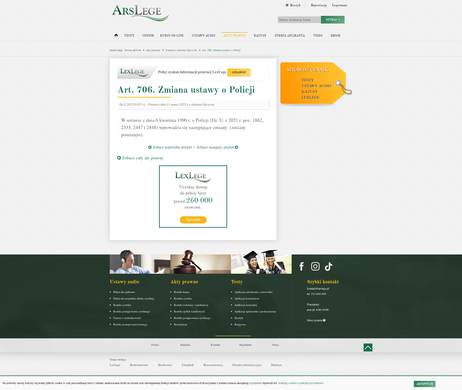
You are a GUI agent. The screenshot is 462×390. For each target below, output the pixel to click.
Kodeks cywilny (122, 305)
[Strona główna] (116, 36)
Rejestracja (319, 5)
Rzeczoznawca (213, 365)
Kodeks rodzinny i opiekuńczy (191, 305)
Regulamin (245, 345)
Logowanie (339, 5)
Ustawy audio (203, 35)
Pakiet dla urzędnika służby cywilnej (133, 298)
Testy (129, 35)
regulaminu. (256, 383)
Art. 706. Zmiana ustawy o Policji (221, 50)
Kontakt (215, 345)
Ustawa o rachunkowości (127, 318)
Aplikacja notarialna (246, 305)
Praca (275, 345)
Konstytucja (180, 324)
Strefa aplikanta (290, 35)
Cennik (148, 35)
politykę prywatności (311, 383)
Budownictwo (139, 365)
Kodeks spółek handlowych (189, 311)
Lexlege (115, 365)
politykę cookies (287, 383)
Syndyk (239, 318)
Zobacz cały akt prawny (142, 158)
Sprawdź (193, 219)
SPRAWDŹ (239, 72)
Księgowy (240, 324)
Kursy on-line (172, 35)
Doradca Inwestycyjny (247, 365)
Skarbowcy (165, 365)
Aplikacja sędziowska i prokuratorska (255, 311)
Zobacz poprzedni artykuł (172, 146)
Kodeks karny (182, 292)
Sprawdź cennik (307, 69)
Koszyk (294, 5)
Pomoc (155, 345)
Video (317, 35)
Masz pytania (315, 320)
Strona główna (132, 50)
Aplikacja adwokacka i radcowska (253, 292)
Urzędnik (188, 365)
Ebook (335, 35)
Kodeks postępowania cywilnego (131, 311)
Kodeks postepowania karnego (130, 324)
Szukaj (332, 19)
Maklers (276, 365)
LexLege (311, 97)
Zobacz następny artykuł (216, 146)
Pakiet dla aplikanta (124, 292)
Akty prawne (234, 35)
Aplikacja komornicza (247, 298)
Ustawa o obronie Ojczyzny (181, 50)
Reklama (185, 345)
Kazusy (260, 35)
